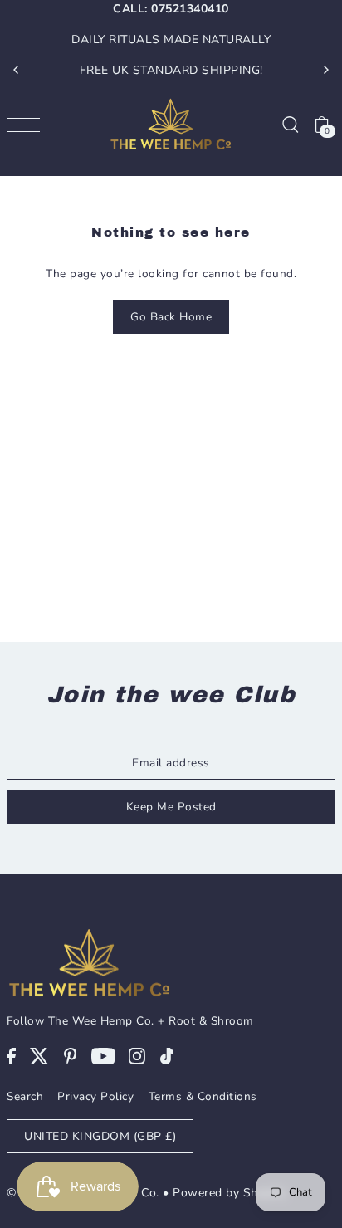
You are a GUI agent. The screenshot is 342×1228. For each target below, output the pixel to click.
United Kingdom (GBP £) (100, 1136)
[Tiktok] (166, 1055)
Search (25, 1096)
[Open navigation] (27, 124)
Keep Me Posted (171, 807)
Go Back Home (171, 317)
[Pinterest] (70, 1055)
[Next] (325, 69)
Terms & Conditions (203, 1096)
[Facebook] (11, 1055)
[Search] (290, 123)
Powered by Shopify (229, 1193)
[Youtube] (103, 1055)
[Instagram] (137, 1055)
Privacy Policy (95, 1096)
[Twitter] (39, 1055)
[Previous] (16, 69)
